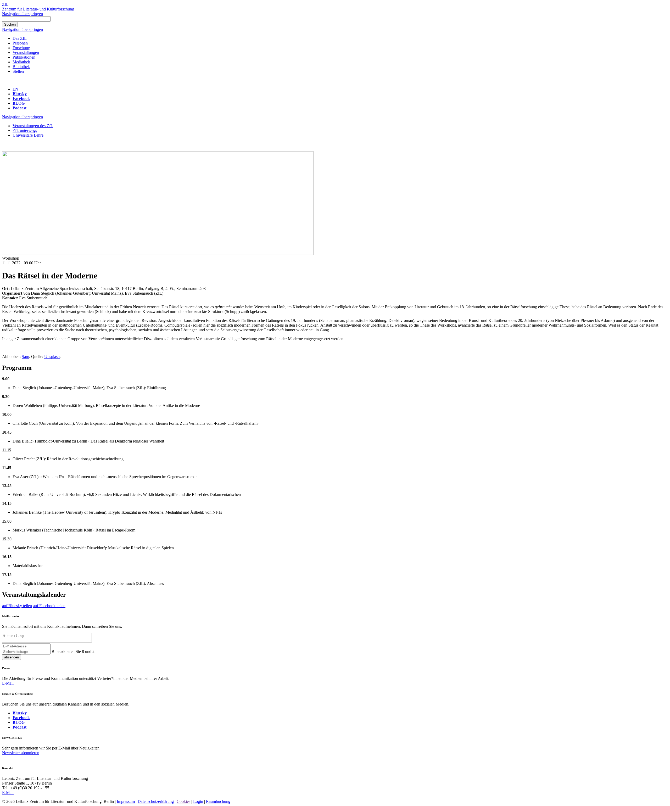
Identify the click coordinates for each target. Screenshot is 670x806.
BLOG (19, 103)
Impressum (126, 801)
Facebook (21, 98)
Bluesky (20, 94)
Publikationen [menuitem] (24, 57)
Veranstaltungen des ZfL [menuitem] (33, 126)
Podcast (19, 108)
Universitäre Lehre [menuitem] (28, 135)
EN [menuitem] (15, 89)
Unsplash (52, 356)
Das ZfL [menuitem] (20, 38)
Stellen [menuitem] (18, 71)
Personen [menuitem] (20, 43)
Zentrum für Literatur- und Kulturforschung (38, 9)
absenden (11, 657)
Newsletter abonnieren (20, 753)
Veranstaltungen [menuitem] (26, 52)
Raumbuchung (218, 801)
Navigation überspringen (22, 14)
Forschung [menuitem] (21, 48)
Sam (25, 356)
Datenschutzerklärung (156, 801)
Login (198, 801)
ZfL (5, 4)
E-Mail (8, 683)
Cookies (183, 801)
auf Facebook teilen (49, 605)
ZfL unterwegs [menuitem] (25, 130)
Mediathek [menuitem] (21, 62)
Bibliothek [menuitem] (21, 66)
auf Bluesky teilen (17, 605)
